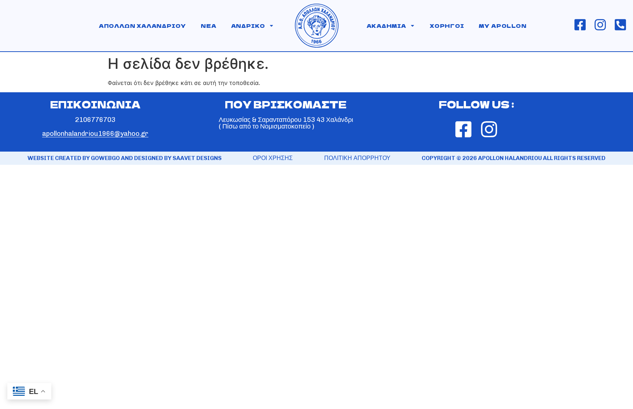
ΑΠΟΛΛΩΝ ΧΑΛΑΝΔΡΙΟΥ (142, 25)
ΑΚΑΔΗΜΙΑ (386, 25)
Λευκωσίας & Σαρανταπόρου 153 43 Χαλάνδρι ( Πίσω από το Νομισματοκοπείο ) (286, 123)
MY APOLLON (503, 25)
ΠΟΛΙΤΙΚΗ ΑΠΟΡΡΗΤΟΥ (357, 158)
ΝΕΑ (208, 25)
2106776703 (95, 120)
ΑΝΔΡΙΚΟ (248, 25)
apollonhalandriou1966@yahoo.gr (95, 134)
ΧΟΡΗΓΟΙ (447, 25)
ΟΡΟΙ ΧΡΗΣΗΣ (273, 158)
